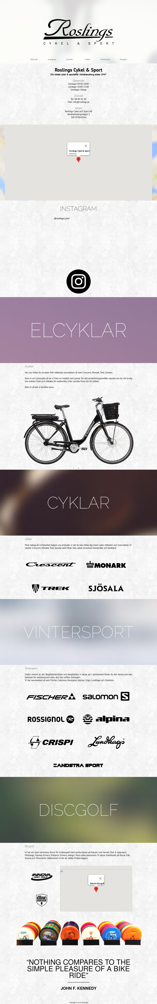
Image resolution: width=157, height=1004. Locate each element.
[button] (78, 160)
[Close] (86, 146)
